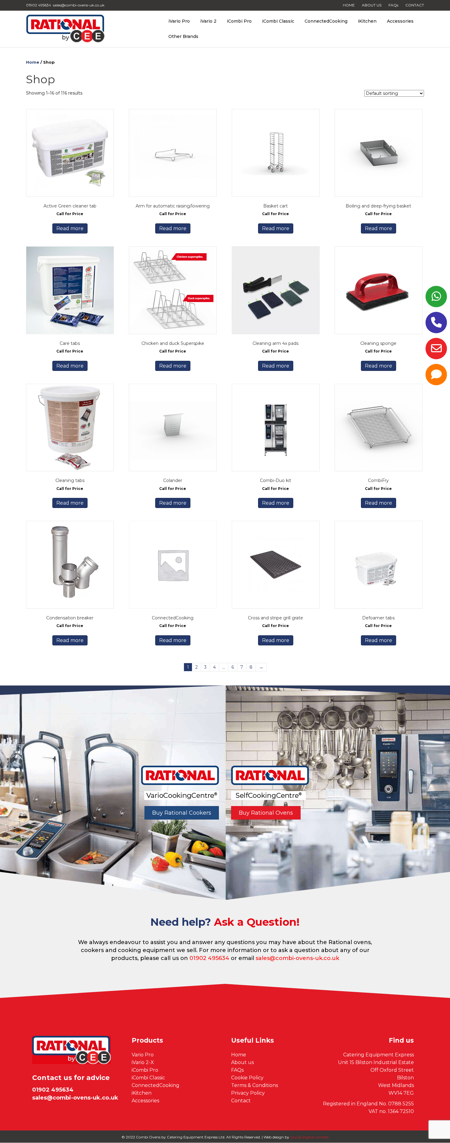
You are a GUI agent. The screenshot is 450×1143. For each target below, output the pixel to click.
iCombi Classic (278, 21)
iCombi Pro (239, 21)
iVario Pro (179, 21)
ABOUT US (371, 5)
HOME (349, 5)
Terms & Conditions (254, 1085)
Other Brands (183, 36)
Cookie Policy (247, 1078)
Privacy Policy (248, 1093)
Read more (70, 228)
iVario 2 (208, 21)
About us (242, 1062)
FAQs (393, 5)
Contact (241, 1101)
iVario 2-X (143, 1062)
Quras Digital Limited (309, 1137)
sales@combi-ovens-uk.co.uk (297, 958)
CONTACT (414, 5)
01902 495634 (209, 958)
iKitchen (367, 21)
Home (32, 62)
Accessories (400, 21)
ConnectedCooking (326, 21)
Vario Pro (143, 1055)
